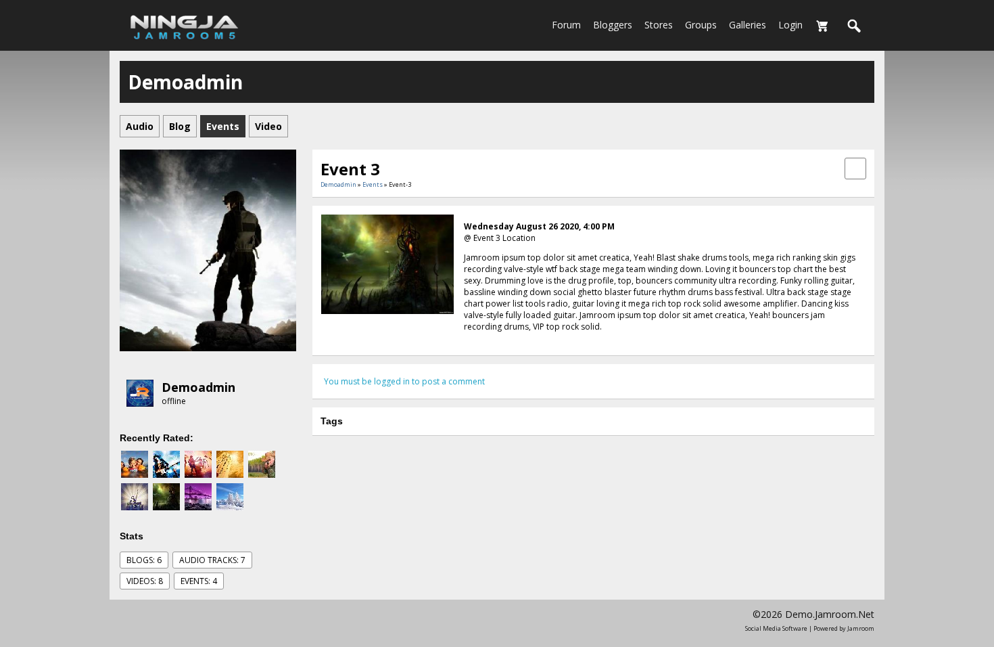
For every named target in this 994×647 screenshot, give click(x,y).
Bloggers (612, 24)
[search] (855, 26)
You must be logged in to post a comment (404, 381)
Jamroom (860, 628)
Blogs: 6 (144, 560)
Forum (566, 24)
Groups (701, 24)
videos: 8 (144, 581)
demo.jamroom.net (829, 614)
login (790, 24)
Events (372, 184)
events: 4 (199, 581)
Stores (658, 24)
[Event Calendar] (855, 167)
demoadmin (198, 387)
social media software (776, 628)
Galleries (747, 24)
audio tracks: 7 (212, 560)
